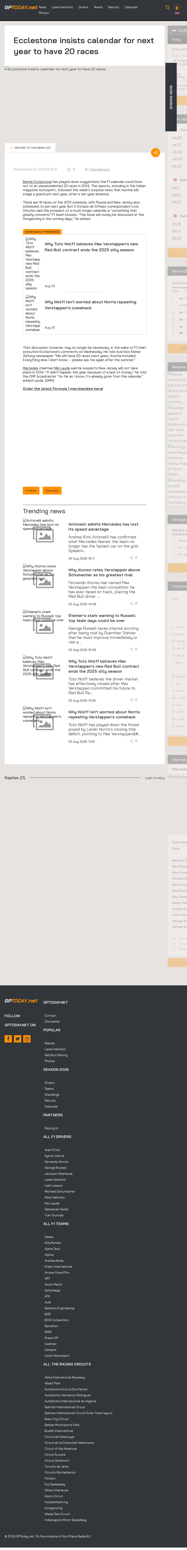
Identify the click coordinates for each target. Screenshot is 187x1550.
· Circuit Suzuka (54, 1454)
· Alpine (48, 1254)
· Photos (49, 1061)
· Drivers (49, 1082)
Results (113, 7)
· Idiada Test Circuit (56, 1514)
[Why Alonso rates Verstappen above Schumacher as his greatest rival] (43, 572)
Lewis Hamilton (62, 7)
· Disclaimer (51, 1021)
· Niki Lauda (51, 1203)
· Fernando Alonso (56, 1162)
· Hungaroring (52, 1508)
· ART (46, 1278)
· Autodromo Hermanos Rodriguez (67, 1395)
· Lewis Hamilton (54, 1049)
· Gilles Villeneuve (55, 1490)
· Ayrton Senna (53, 1156)
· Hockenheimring (55, 1502)
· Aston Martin (52, 1284)
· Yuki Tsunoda (53, 1215)
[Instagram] (27, 1038)
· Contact (49, 1015)
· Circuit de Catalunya (58, 1437)
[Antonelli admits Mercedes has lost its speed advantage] (43, 524)
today (21, 7)
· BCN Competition (56, 1320)
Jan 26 (177, 137)
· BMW (47, 1332)
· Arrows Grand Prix (56, 1272)
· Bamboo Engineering (58, 1308)
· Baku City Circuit (55, 1419)
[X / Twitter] (17, 1038)
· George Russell (55, 1167)
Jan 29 (177, 158)
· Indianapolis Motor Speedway (65, 1520)
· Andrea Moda (53, 1260)
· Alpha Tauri (51, 1249)
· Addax (48, 1237)
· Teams (48, 1088)
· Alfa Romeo (52, 1243)
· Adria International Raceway (64, 1377)
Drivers (83, 7)
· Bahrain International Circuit (64, 1407)
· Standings (51, 1094)
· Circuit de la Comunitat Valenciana (68, 1442)
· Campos (49, 1350)
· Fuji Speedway (54, 1484)
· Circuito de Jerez (56, 1466)
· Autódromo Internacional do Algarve (69, 1401)
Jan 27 (177, 144)
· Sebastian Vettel (55, 1209)
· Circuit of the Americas (60, 1448)
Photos (44, 13)
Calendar (131, 7)
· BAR (47, 1314)
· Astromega (51, 1290)
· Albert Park (51, 1383)
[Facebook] (8, 1038)
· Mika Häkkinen (54, 1197)
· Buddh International (58, 1431)
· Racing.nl (50, 1128)
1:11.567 (182, 89)
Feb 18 (176, 223)
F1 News (31, 490)
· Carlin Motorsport (56, 1355)
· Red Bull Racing (55, 1055)
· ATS (46, 1296)
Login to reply (155, 778)
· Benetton (50, 1326)
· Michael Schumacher (59, 1191)
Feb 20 (177, 238)
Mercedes (30, 368)
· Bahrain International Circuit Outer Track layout (77, 1413)
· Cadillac (50, 1344)
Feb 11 (176, 187)
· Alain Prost (51, 1150)
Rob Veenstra (100, 169)
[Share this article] (155, 152)
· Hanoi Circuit (53, 1496)
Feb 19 (176, 231)
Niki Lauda (62, 368)
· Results (49, 1100)
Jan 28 (177, 151)
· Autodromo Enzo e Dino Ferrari (65, 1389)
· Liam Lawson (53, 1185)
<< (30, 147)
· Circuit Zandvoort (56, 1460)
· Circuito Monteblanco (59, 1472)
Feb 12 (176, 194)
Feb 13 (176, 202)
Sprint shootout (178, 75)
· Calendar (50, 1106)
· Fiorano (49, 1478)
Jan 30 (177, 165)
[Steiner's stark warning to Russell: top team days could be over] (43, 616)
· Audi (47, 1302)
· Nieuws (49, 1043)
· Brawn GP (50, 1338)
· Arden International (57, 1266)
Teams (98, 7)
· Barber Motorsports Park (61, 1425)
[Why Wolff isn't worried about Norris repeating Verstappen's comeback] (43, 714)
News (42, 7)
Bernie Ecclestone (37, 182)
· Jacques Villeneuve (58, 1173)
